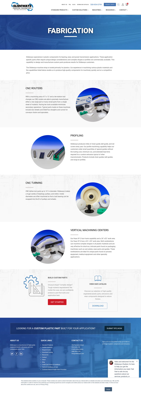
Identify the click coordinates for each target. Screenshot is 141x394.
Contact (123, 10)
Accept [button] (108, 389)
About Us (64, 4)
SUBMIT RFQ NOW (114, 328)
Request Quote (46, 350)
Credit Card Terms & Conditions (51, 364)
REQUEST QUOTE (109, 4)
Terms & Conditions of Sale (50, 367)
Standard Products (59, 10)
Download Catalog (83, 4)
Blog (73, 4)
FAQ (70, 4)
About (44, 359)
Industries (96, 10)
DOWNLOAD (98, 306)
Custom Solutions (80, 10)
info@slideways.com (78, 353)
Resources (110, 10)
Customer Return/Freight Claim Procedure (54, 369)
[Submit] (118, 4)
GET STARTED (57, 302)
